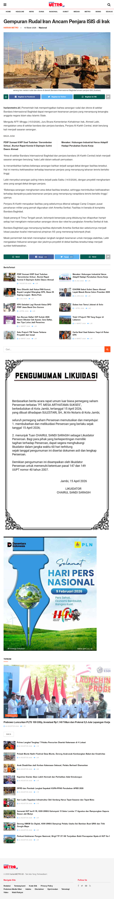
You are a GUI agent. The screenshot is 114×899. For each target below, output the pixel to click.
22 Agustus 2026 (25, 840)
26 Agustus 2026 (12, 726)
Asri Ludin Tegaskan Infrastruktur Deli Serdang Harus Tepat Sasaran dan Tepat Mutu (55, 799)
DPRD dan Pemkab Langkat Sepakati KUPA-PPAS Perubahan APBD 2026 (50, 788)
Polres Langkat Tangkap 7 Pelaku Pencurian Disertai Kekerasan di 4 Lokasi (51, 742)
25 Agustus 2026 (25, 746)
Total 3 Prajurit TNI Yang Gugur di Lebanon (88, 318)
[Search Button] (107, 349)
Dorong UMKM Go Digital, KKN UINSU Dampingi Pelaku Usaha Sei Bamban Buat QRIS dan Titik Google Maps (61, 825)
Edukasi (109, 11)
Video (6, 892)
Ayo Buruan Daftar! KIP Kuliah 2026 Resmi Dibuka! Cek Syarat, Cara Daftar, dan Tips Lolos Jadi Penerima (34, 320)
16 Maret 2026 (30, 27)
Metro (88, 11)
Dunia (41, 11)
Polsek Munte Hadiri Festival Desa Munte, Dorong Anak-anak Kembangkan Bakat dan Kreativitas (61, 753)
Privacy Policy (47, 885)
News (31, 11)
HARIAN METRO (11, 27)
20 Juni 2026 (79, 296)
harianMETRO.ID (17, 874)
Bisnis (98, 11)
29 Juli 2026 (79, 281)
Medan (77, 11)
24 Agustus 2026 (25, 757)
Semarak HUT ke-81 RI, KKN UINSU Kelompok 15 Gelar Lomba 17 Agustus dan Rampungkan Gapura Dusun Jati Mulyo (63, 812)
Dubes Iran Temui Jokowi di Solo (88, 304)
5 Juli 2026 (22, 299)
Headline (20, 11)
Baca (8, 734)
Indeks (28, 889)
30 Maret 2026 (24, 339)
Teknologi (11, 715)
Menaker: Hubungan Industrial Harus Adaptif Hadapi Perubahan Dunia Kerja (84, 144)
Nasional (53, 11)
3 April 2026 (23, 311)
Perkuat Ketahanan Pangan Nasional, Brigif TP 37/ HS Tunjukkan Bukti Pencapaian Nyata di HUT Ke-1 (63, 836)
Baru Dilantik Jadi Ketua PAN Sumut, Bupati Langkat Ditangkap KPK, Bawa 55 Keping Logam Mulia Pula (35, 292)
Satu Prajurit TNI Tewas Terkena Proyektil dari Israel (31, 333)
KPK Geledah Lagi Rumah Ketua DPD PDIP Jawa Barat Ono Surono (34, 306)
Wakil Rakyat (17, 892)
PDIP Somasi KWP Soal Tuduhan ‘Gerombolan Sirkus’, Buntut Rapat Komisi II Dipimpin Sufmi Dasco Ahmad (28, 146)
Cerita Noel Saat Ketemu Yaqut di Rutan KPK (91, 333)
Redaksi (7, 885)
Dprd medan (53, 889)
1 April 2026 (79, 308)
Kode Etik (33, 885)
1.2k (36, 283)
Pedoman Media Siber (13, 889)
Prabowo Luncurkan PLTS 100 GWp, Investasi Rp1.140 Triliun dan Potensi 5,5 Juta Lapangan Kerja (57, 722)
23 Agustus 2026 (25, 803)
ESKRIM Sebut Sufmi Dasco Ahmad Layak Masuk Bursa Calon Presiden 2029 (91, 290)
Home (8, 11)
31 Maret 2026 (24, 326)
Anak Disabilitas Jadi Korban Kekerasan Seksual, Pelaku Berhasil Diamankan (52, 765)
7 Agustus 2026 (24, 283)
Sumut (66, 11)
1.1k (24, 726)
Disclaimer (39, 889)
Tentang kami (19, 885)
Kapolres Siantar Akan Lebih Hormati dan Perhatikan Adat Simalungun (49, 776)
